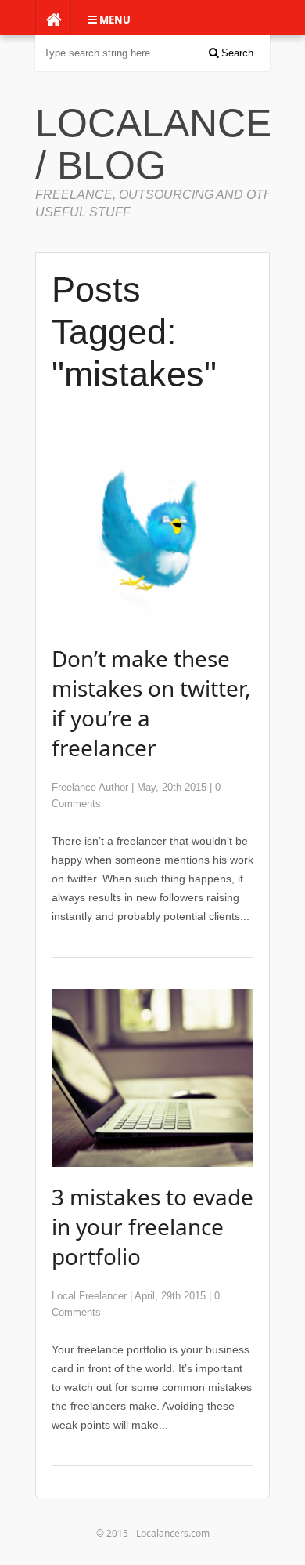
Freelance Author (90, 787)
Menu (114, 20)
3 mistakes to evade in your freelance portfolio (152, 1226)
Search (235, 53)
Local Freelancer (89, 1296)
